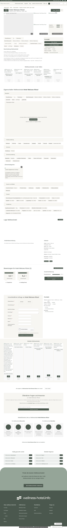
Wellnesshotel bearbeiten (23, 513)
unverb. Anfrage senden (54, 44)
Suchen (65, 3)
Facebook (51, 507)
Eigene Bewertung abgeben (59, 268)
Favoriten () (57, 526)
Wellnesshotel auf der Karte (50, 47)
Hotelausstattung (10, 139)
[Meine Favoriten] (49, 3)
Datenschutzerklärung (37, 513)
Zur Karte (46, 307)
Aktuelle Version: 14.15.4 (43, 527)
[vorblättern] (30, 24)
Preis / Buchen (56, 10)
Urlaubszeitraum (11, 301)
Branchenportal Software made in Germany (26, 527)
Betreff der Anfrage (11, 309)
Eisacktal (53, 254)
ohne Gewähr (40, 388)
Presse (5, 513)
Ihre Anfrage (10, 312)
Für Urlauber (6, 510)
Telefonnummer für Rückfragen (11, 325)
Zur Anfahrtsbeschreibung (49, 308)
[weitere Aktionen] (62, 10)
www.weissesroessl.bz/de (54, 52)
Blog (30, 3)
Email (9, 321)
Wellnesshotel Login (56, 0)
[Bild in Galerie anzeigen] (41, 18)
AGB (35, 510)
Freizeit (7, 194)
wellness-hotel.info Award (37, 3)
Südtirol (56, 254)
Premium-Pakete (21, 518)
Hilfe (60, 0)
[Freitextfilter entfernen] (63, 3)
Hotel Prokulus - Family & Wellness (58, 350)
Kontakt (51, 261)
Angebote (26, 3)
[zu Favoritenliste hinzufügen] (5, 14)
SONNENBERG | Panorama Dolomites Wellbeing (48, 77)
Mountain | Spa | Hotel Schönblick (29, 75)
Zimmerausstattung (10, 154)
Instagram (51, 510)
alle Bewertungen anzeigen (57, 33)
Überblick (7, 93)
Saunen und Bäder (10, 184)
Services (8, 147)
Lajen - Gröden (48, 246)
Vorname (9, 315)
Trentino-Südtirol (51, 248)
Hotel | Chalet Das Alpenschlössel (48, 348)
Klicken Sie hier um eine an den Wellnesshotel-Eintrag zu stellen (33, 403)
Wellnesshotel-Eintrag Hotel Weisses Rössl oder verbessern (38, 433)
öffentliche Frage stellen (34, 409)
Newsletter (51, 513)
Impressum (36, 507)
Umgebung (8, 204)
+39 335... (50, 50)
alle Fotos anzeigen (44, 33)
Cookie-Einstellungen (33, 119)
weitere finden (18, 432)
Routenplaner (61, 219)
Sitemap (5, 521)
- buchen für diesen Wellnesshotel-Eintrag (58, 432)
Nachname (10, 318)
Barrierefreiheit (58, 523)
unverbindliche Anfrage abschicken (26, 335)
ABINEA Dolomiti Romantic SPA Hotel (9, 75)
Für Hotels (5, 507)
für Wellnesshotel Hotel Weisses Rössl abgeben (8, 433)
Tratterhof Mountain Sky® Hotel (38, 75)
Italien (47, 249)
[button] (18, 24)
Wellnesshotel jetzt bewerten (54, 278)
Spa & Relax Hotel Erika (8, 373)
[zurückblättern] (6, 24)
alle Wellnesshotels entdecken (34, 485)
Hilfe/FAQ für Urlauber (22, 510)
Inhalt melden (47, 388)
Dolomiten (49, 254)
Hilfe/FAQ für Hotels (22, 507)
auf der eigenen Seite (48, 432)
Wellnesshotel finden (19, 3)
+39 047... (49, 48)
